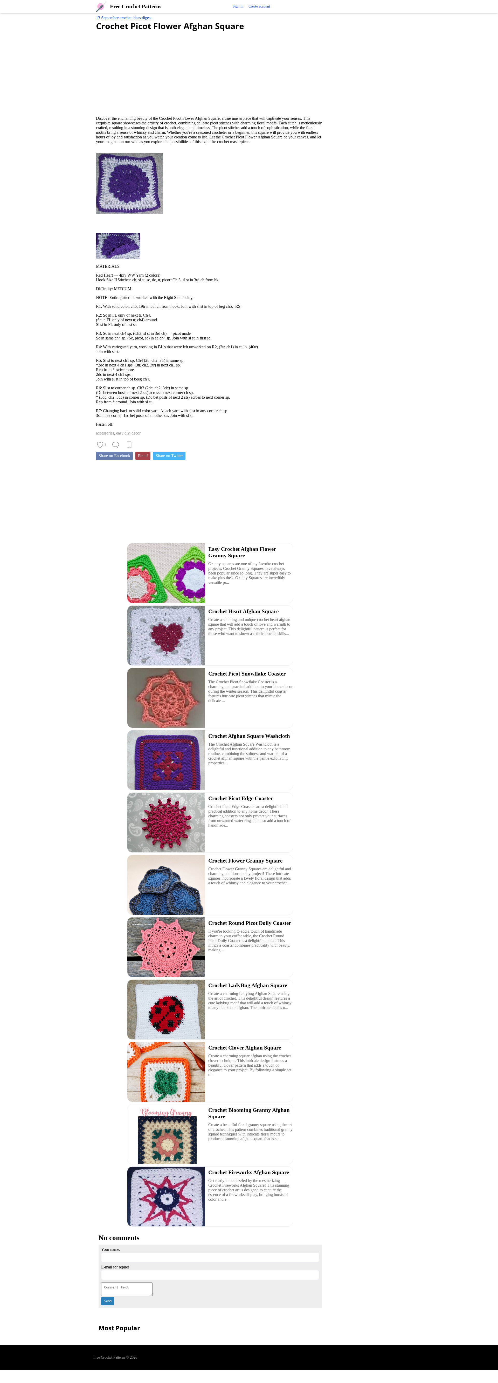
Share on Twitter (169, 455)
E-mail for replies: (115, 1267)
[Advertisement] (210, 70)
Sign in (238, 6)
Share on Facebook (114, 455)
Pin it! (143, 455)
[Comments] (116, 445)
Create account (259, 6)
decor (136, 433)
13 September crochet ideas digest (123, 18)
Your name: (110, 1249)
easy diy (122, 433)
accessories (105, 433)
